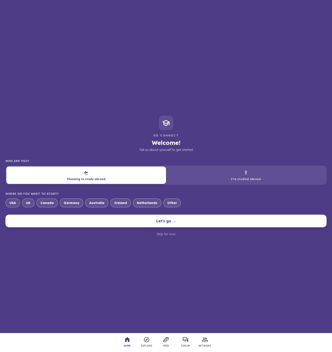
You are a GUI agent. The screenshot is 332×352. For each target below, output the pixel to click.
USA (12, 203)
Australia (96, 203)
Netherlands (147, 203)
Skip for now (166, 234)
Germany (71, 203)
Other (172, 203)
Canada (47, 203)
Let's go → (166, 221)
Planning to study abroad (86, 175)
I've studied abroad (246, 175)
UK (28, 203)
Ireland (120, 203)
